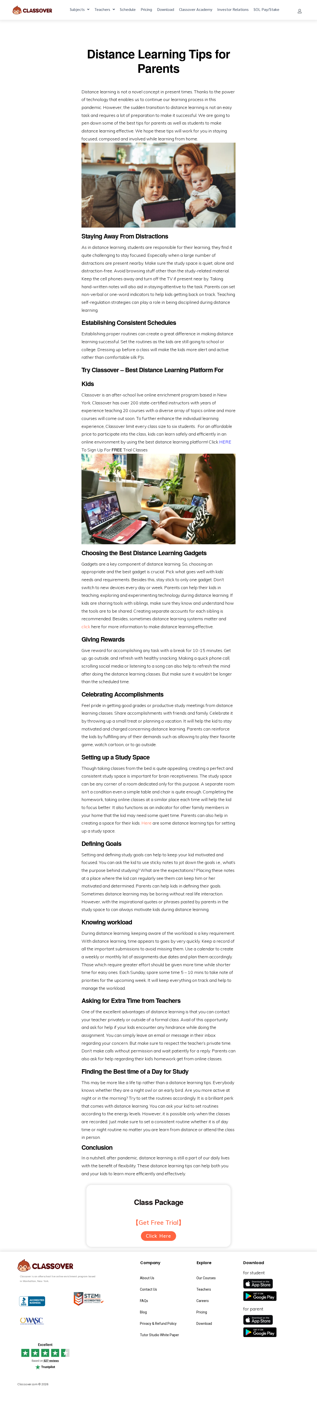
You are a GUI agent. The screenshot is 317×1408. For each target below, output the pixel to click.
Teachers (102, 9)
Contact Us (148, 1289)
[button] (299, 11)
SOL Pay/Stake (266, 9)
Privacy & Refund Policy (158, 1324)
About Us (147, 1278)
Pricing (146, 9)
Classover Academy (195, 9)
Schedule (128, 9)
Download (165, 9)
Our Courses (206, 1278)
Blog (143, 1312)
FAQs (144, 1301)
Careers (202, 1301)
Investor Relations (233, 9)
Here (146, 823)
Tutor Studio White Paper (159, 1335)
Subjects (77, 9)
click (85, 626)
